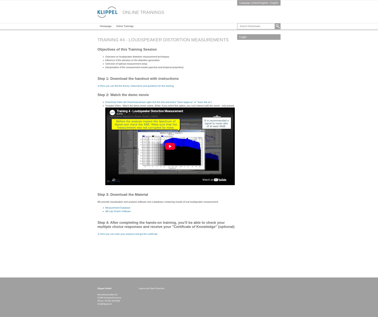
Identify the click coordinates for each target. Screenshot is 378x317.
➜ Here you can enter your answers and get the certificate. (127, 234)
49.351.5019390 (112, 301)
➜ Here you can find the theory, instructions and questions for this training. (135, 86)
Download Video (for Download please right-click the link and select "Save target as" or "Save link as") (158, 102)
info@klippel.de (104, 304)
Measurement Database (117, 208)
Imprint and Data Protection (151, 288)
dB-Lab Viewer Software (118, 211)
